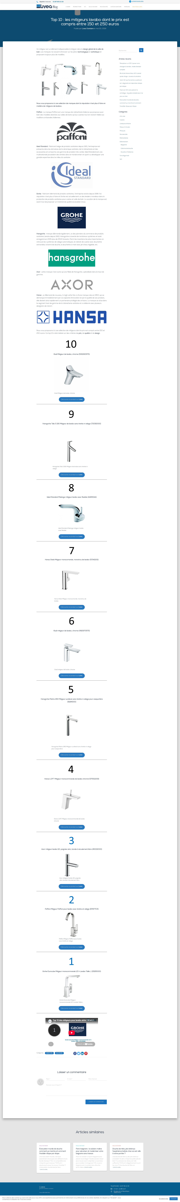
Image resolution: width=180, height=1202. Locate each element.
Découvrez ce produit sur (71, 399)
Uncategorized (124, 155)
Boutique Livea (137, 6)
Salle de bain (93, 6)
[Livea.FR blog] (47, 6)
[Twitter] (78, 1053)
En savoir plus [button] (163, 1198)
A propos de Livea (137, 1)
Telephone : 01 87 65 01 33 (120, 1186)
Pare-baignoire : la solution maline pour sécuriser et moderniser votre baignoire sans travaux (89, 1151)
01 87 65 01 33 (58, 2)
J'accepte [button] (174, 1198)
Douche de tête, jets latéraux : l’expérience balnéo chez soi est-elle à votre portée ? (126, 1151)
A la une (122, 116)
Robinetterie (77, 6)
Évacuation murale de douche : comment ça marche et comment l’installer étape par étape (130, 103)
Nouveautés (104, 6)
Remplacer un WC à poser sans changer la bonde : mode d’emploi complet (130, 66)
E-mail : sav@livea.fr (120, 1189)
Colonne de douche (127, 148)
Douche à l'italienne (127, 152)
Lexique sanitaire (116, 6)
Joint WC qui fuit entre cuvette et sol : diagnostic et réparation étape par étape (131, 83)
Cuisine (68, 6)
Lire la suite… (44, 1169)
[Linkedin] (82, 1053)
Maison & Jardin (125, 127)
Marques (127, 6)
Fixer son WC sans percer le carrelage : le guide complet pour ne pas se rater (131, 93)
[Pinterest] (86, 1053)
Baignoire (124, 145)
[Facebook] (75, 1053)
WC (85, 6)
